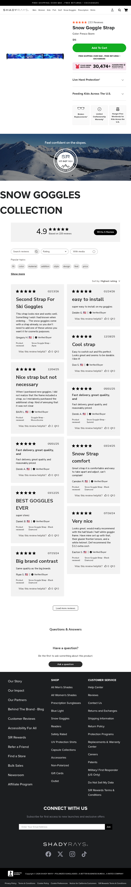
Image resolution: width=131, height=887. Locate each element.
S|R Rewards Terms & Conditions (112, 883)
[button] (65, 664)
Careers (93, 754)
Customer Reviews (21, 718)
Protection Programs (101, 734)
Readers (56, 726)
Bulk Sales (15, 765)
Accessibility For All (22, 728)
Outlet (55, 781)
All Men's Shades (62, 687)
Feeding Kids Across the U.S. (92, 94)
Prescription (83, 10)
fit (13, 266)
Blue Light (57, 711)
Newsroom (16, 774)
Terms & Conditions (26, 883)
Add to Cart (99, 48)
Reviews (93, 695)
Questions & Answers (66, 629)
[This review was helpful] (49, 426)
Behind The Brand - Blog (26, 709)
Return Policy (96, 726)
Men (34, 10)
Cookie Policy (43, 883)
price (85, 266)
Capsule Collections (63, 750)
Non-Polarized (60, 765)
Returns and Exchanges (102, 711)
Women (41, 10)
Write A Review (105, 232)
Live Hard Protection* (86, 80)
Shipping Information (101, 718)
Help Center (95, 687)
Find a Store (17, 756)
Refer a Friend (18, 746)
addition (45, 266)
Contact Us (95, 703)
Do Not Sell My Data (101, 782)
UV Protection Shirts (64, 742)
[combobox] (55, 251)
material (32, 266)
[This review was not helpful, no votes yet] (55, 351)
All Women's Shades (64, 695)
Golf (60, 10)
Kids (49, 10)
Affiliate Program (20, 784)
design (66, 266)
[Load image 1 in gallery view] (35, 56)
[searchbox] (22, 251)
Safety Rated (59, 734)
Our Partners (17, 699)
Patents (92, 762)
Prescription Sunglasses (66, 703)
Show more (18, 274)
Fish (54, 10)
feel (76, 266)
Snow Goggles (70, 10)
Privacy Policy (10, 883)
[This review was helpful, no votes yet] (49, 351)
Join (109, 827)
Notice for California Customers (83, 883)
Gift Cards (57, 773)
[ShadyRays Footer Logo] (65, 845)
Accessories (58, 757)
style (56, 266)
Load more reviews (65, 608)
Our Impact (16, 690)
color (21, 266)
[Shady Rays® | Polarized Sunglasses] (16, 10)
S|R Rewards (17, 737)
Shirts (92, 10)
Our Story (15, 681)
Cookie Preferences (59, 883)
